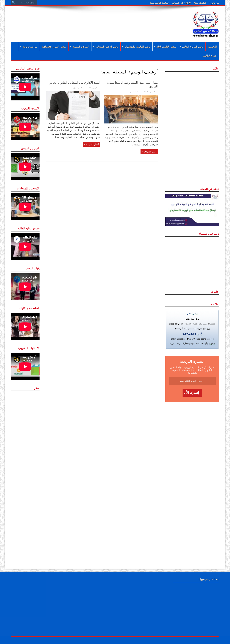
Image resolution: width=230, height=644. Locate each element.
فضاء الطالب (210, 55)
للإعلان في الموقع (181, 2)
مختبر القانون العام (166, 46)
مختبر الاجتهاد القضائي (107, 46)
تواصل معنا (200, 2)
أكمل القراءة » (149, 151)
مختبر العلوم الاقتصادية (54, 46)
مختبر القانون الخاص (193, 46)
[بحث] (13, 2)
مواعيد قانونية (30, 46)
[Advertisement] (91, 20)
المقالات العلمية (81, 46)
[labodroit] (205, 23)
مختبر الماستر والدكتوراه (137, 46)
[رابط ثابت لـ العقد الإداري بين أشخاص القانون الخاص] (73, 105)
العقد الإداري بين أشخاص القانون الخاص (74, 82)
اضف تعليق (134, 92)
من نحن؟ (214, 2)
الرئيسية (212, 46)
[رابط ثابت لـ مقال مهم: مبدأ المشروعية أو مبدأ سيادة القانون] (131, 108)
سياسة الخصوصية (159, 2)
